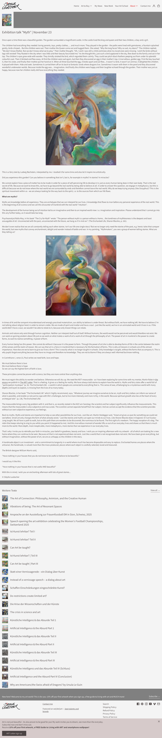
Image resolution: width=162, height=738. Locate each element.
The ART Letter (26, 382)
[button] (158, 6)
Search (106, 704)
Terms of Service (110, 717)
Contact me (48, 704)
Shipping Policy (109, 707)
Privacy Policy (109, 713)
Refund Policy (109, 710)
